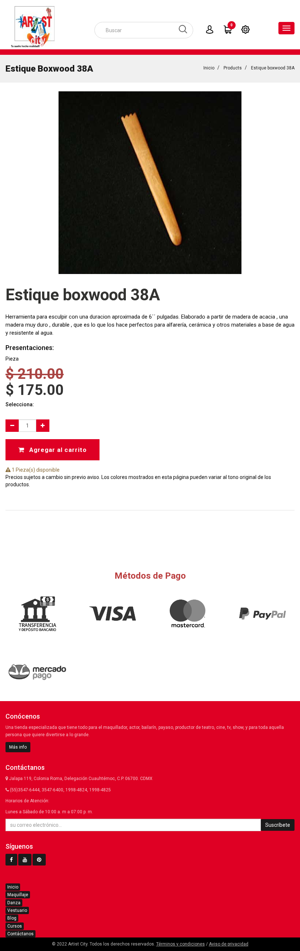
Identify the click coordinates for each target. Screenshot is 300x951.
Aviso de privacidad (228, 944)
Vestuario (17, 910)
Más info (18, 747)
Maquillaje (17, 894)
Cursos (14, 926)
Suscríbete (277, 825)
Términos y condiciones (180, 944)
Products (233, 68)
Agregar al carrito (57, 449)
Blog (11, 918)
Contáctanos (20, 933)
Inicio (208, 68)
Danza (13, 902)
